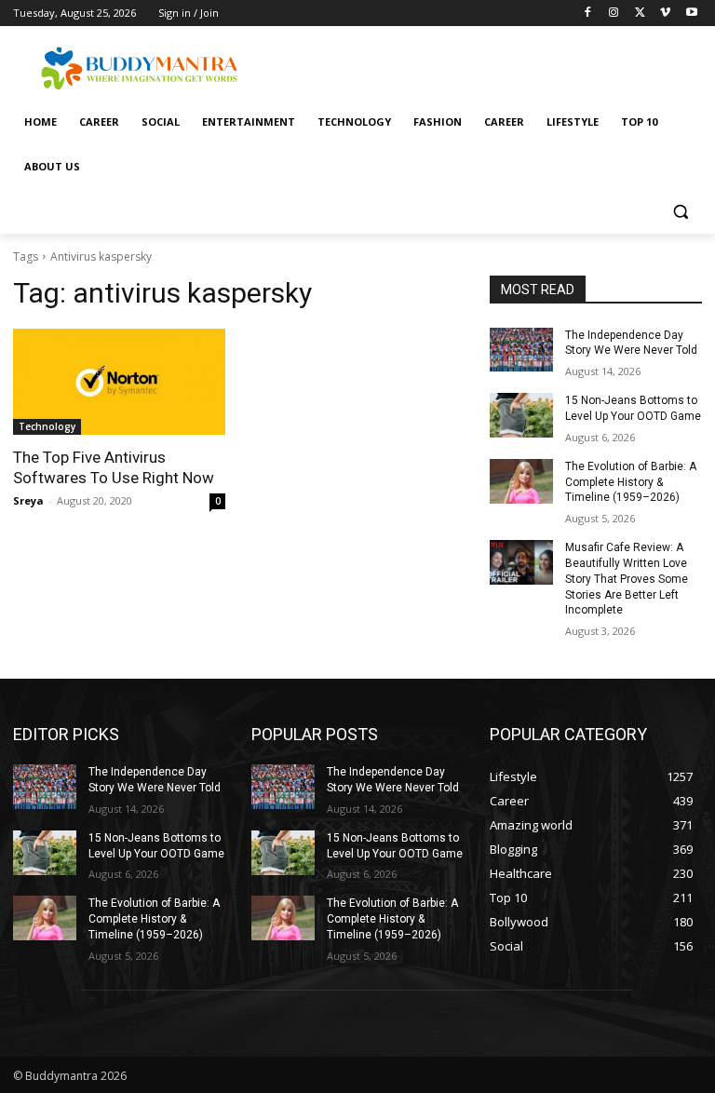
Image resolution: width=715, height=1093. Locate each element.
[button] (680, 212)
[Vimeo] (665, 13)
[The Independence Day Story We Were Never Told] (521, 350)
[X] (640, 13)
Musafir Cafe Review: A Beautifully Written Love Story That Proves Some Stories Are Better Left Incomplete (626, 578)
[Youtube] (691, 13)
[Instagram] (614, 13)
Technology (47, 426)
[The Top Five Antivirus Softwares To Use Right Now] (119, 382)
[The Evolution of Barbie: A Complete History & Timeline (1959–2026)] (521, 481)
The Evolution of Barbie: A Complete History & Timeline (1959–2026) (630, 482)
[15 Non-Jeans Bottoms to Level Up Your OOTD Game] (521, 415)
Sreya (28, 500)
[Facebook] (588, 13)
